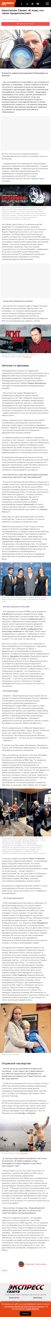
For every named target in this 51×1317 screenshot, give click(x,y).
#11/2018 (4, 1270)
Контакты (14, 1298)
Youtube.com (27, 356)
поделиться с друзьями (26, 24)
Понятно (25, 1314)
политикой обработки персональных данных (24, 1307)
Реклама (37, 1298)
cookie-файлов (32, 1309)
